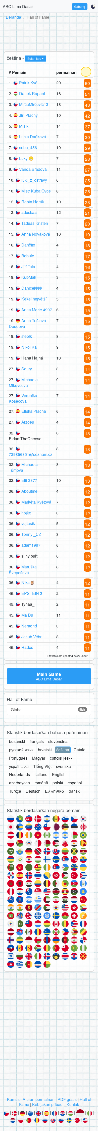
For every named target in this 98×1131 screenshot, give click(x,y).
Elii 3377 (29, 480)
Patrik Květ (28, 83)
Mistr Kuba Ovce (36, 191)
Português (18, 758)
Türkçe (15, 791)
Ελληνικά (54, 791)
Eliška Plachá (33, 411)
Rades (27, 647)
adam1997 (30, 545)
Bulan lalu (34, 58)
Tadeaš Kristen (34, 223)
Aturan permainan (39, 1099)
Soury (26, 369)
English (59, 774)
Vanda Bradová (33, 169)
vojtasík (28, 523)
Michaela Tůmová (23, 467)
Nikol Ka (29, 347)
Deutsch (33, 791)
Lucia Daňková (32, 137)
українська (19, 766)
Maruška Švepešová (23, 569)
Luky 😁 (26, 158)
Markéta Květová (36, 502)
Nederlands (19, 774)
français (37, 741)
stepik (26, 336)
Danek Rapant (32, 93)
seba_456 (28, 147)
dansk (74, 791)
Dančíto (28, 245)
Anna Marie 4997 (36, 310)
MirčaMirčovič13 (33, 104)
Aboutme (29, 491)
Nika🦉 (28, 582)
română (41, 783)
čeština (62, 750)
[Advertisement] (49, 34)
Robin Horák (32, 202)
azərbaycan (19, 783)
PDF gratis (67, 1099)
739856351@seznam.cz (30, 454)
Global (48, 709)
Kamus (13, 1099)
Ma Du (27, 615)
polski (58, 783)
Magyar (38, 758)
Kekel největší (33, 299)
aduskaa (29, 212)
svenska (63, 766)
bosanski (17, 741)
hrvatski (45, 750)
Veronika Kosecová (23, 398)
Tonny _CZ (31, 534)
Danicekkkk (31, 288)
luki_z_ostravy (34, 180)
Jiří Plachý (28, 115)
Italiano (40, 774)
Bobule (27, 256)
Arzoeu (27, 422)
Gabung (79, 6)
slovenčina (58, 741)
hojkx (26, 513)
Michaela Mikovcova (23, 382)
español (75, 783)
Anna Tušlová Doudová (27, 323)
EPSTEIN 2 (31, 593)
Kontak (73, 1104)
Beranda (13, 17)
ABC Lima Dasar (18, 6)
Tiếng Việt (42, 766)
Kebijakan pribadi (48, 1104)
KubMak (28, 277)
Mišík (23, 126)
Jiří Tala (28, 266)
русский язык (21, 750)
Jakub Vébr (31, 637)
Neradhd (29, 626)
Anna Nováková (35, 234)
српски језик (61, 758)
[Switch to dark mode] (93, 6)
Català (79, 750)
